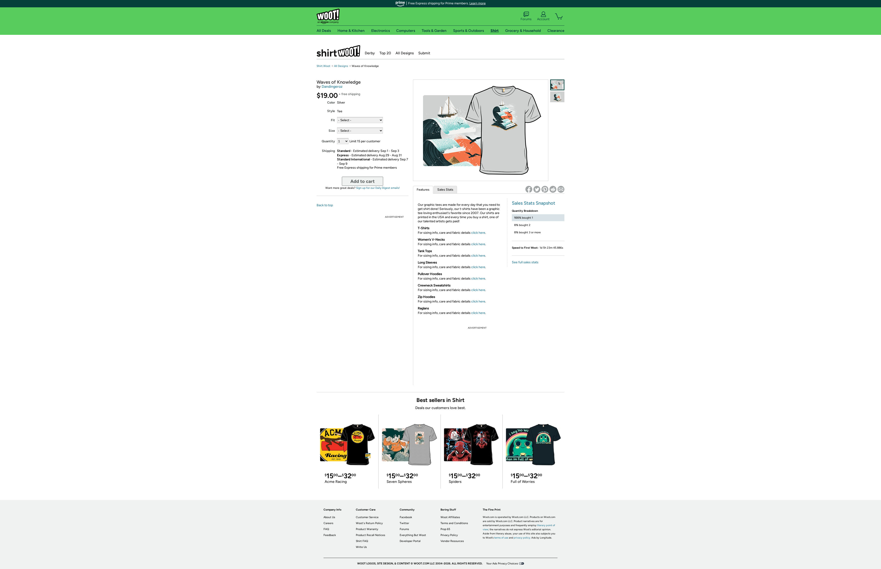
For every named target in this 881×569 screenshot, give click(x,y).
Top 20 (385, 53)
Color (331, 102)
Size (332, 131)
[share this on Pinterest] (544, 189)
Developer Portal (410, 541)
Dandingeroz (332, 86)
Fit (333, 120)
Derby (370, 53)
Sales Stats (445, 190)
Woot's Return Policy (369, 523)
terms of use (501, 537)
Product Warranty (367, 529)
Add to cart (362, 181)
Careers (328, 523)
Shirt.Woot (338, 51)
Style (331, 111)
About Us (329, 517)
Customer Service (367, 517)
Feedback (329, 535)
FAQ (326, 529)
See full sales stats (525, 262)
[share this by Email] (561, 189)
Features (423, 190)
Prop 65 (445, 529)
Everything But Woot (413, 535)
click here (478, 233)
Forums (526, 19)
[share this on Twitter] (536, 189)
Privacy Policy (449, 535)
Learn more (477, 3)
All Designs (405, 53)
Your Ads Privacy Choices (502, 563)
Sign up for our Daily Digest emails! (378, 188)
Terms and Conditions (454, 523)
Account (543, 19)
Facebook (406, 517)
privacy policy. (522, 537)
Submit (424, 53)
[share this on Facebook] (528, 189)
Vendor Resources (452, 541)
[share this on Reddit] (552, 189)
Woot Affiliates (450, 517)
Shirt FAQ (362, 541)
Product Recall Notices (370, 535)
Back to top (325, 205)
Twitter (404, 523)
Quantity (328, 141)
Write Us (361, 547)
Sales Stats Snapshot (533, 203)
